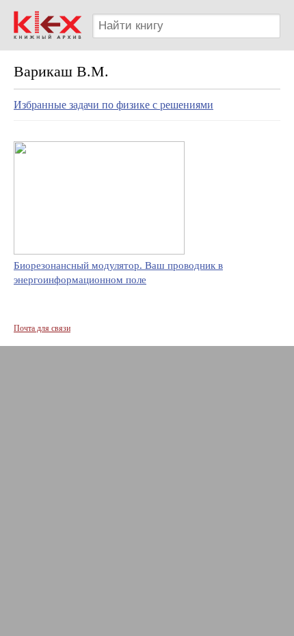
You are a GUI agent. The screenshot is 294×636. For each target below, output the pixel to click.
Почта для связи (42, 328)
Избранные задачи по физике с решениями (113, 105)
